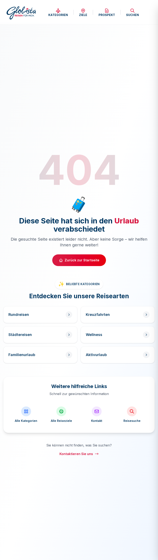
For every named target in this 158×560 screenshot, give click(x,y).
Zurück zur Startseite (82, 260)
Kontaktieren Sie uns (76, 454)
